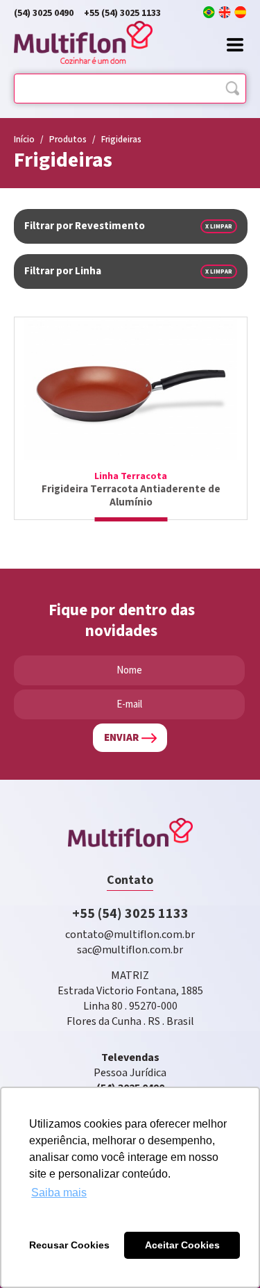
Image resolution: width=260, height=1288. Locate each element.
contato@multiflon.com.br (130, 935)
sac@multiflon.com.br (130, 950)
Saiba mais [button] (59, 1192)
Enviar (121, 737)
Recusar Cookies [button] (69, 1245)
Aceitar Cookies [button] (182, 1245)
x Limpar (218, 226)
